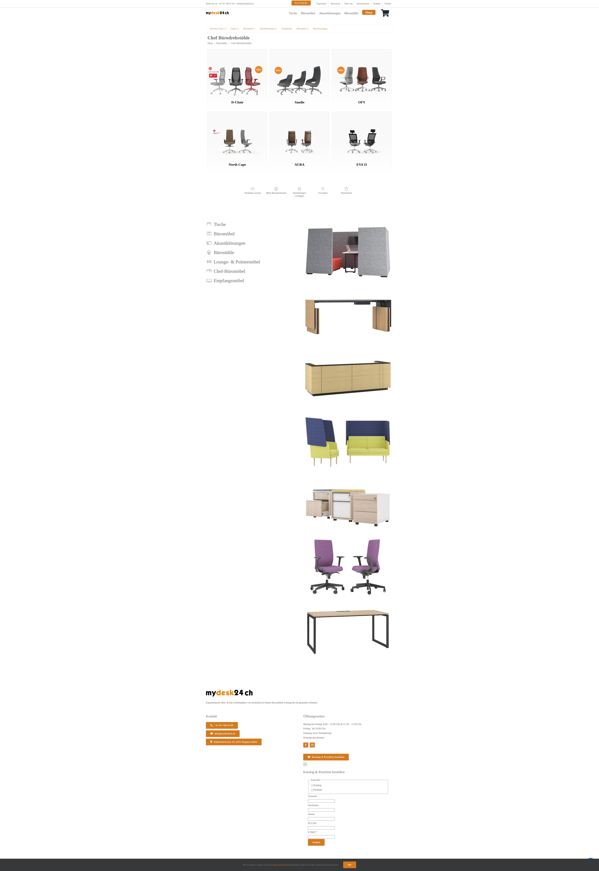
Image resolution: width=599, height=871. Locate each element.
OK (350, 865)
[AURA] (299, 135)
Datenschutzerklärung (282, 865)
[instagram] (312, 744)
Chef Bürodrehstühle (241, 43)
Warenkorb (346, 193)
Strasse (311, 814)
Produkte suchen (253, 193)
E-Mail (312, 832)
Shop (210, 43)
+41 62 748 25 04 (226, 3)
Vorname (312, 796)
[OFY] (362, 73)
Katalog (317, 785)
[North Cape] (237, 135)
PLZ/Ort (312, 823)
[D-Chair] (237, 73)
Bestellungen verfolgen (299, 194)
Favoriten (323, 193)
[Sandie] (299, 73)
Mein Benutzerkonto (276, 193)
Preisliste (318, 789)
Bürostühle (221, 43)
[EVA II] (362, 135)
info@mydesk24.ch (245, 3)
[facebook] (305, 744)
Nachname (313, 805)
